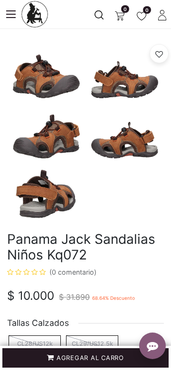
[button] (85, 358)
